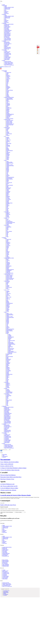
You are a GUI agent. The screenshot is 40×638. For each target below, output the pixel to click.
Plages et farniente (7, 33)
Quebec (7, 126)
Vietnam (7, 159)
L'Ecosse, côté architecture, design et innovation (9, 470)
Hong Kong (8, 141)
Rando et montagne (7, 35)
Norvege (7, 197)
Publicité (4, 593)
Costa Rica (8, 101)
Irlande (7, 357)
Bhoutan (7, 137)
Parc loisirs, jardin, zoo (7, 43)
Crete (7, 173)
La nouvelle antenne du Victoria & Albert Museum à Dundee (15, 495)
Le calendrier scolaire (7, 53)
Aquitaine (9, 335)
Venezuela (7, 135)
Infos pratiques (4, 5)
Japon (7, 144)
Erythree (7, 80)
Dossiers (3, 60)
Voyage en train (6, 44)
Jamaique (7, 108)
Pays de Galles (8, 199)
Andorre (7, 163)
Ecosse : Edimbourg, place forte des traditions (9, 461)
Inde (7, 142)
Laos (7, 299)
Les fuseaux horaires (5, 576)
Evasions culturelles (7, 26)
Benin (7, 74)
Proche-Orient (6, 13)
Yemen (7, 236)
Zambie (7, 94)
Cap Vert (7, 77)
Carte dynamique (5, 456)
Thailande (7, 157)
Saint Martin (8, 115)
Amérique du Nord (7, 8)
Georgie (7, 140)
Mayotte (7, 215)
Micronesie (8, 390)
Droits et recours (6, 59)
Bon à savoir (4, 49)
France (7, 181)
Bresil (7, 130)
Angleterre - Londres (9, 164)
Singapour (7, 306)
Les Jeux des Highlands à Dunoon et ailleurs (9, 488)
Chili (7, 284)
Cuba (7, 102)
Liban (7, 233)
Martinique (8, 109)
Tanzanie (7, 254)
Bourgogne (10, 337)
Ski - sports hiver (7, 37)
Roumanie (7, 203)
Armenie (7, 166)
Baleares (7, 168)
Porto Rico (8, 113)
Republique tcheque (9, 202)
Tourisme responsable (7, 61)
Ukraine (7, 210)
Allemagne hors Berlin (9, 314)
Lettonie (7, 189)
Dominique (8, 103)
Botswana (7, 75)
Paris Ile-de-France (11, 348)
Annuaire (5, 50)
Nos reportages (5, 459)
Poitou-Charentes (11, 351)
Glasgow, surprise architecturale (6, 464)
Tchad (7, 92)
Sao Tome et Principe (9, 90)
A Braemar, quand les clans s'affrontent (8, 490)
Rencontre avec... (7, 36)
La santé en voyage (7, 51)
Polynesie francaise (9, 223)
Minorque (7, 195)
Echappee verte (6, 25)
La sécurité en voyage (7, 54)
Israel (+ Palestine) (9, 231)
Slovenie (7, 208)
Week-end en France (7, 47)
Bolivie (7, 129)
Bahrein (7, 227)
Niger (7, 89)
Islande (7, 358)
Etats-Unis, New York (9, 124)
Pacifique (5, 12)
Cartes (3, 455)
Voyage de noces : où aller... (8, 62)
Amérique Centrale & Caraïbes (9, 7)
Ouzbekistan (8, 152)
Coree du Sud (8, 139)
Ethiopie (7, 81)
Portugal (7, 373)
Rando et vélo (6, 45)
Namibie (7, 88)
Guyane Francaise (9, 133)
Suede (7, 209)
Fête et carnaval (6, 27)
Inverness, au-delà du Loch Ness (6, 465)
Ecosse (7, 176)
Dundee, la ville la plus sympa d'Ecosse (8, 504)
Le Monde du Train (7, 31)
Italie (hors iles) (8, 187)
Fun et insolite (6, 28)
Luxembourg (8, 191)
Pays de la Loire (10, 349)
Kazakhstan (8, 145)
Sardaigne (7, 205)
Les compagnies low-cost (6, 585)
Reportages (4, 14)
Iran (6, 230)
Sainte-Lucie (8, 116)
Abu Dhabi (8, 394)
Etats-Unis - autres (9, 121)
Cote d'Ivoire (8, 78)
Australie (7, 218)
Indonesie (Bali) (8, 143)
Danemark (7, 175)
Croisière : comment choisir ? (8, 63)
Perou (7, 134)
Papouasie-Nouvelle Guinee (10, 222)
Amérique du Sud (7, 17)
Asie (5, 9)
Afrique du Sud (8, 72)
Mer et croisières (4, 555)
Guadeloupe (8, 104)
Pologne (7, 201)
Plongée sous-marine (7, 34)
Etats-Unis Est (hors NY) (10, 123)
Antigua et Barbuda (9, 98)
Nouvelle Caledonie (9, 221)
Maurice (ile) (8, 214)
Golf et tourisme (6, 29)
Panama (7, 112)
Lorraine (9, 345)
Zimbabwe (8, 96)
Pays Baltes (8, 198)
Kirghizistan (8, 146)
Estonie (7, 179)
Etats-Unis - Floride (9, 122)
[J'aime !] (0, 67)
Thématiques (4, 23)
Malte (7, 366)
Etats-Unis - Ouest (9, 277)
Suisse (7, 381)
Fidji (7, 219)
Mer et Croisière (6, 41)
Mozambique (8, 87)
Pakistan (7, 153)
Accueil (3, 4)
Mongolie (7, 149)
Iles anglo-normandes (9, 185)
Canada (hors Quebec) (9, 120)
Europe (5, 10)
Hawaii (7, 125)
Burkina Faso (8, 242)
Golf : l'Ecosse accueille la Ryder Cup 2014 (8, 486)
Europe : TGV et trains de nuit (9, 447)
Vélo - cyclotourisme (7, 38)
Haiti (7, 106)
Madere (7, 193)
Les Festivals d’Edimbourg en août (7, 484)
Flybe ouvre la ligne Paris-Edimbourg (8, 475)
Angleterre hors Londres (10, 165)
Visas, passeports (7, 58)
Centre (9, 339)
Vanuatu (7, 224)
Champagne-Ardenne (11, 340)
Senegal (7, 253)
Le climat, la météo (7, 57)
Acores (7, 161)
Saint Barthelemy (9, 270)
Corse (7, 172)
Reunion (7, 216)
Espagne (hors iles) (9, 329)
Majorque (7, 365)
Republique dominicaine (10, 114)
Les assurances (4, 575)
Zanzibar (7, 95)
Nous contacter (5, 591)
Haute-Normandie (11, 343)
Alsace (9, 334)
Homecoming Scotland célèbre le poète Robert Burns (10, 477)
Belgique (7, 169)
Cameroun (7, 76)
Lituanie (7, 190)
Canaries (7, 322)
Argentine (7, 128)
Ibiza (7, 184)
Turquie (7, 158)
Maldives (7, 213)
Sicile (7, 207)
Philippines (8, 154)
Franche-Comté (10, 342)
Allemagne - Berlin (9, 313)
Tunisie (7, 93)
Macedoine (8, 192)
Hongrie (7, 183)
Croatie (7, 174)
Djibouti (7, 79)
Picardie (9, 350)
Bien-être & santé (7, 42)
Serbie (7, 206)
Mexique (7, 110)
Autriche (7, 167)
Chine (7, 292)
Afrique (5, 6)
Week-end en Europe (7, 39)
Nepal (7, 151)
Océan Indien (6, 11)
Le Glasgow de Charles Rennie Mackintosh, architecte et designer (13, 468)
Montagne (5, 46)
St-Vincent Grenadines (9, 118)
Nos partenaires (5, 594)
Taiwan (7, 156)
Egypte (7, 229)
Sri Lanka (7, 155)
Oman (7, 402)
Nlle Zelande (8, 220)
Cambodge (8, 138)
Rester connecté (6, 52)
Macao (7, 147)
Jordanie (7, 232)
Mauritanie (8, 86)
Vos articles (5, 595)
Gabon (7, 82)
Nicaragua (7, 111)
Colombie (7, 131)
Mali (7, 84)
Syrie (7, 235)
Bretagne (9, 338)
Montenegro (8, 196)
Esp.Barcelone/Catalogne (10, 177)
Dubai (7, 228)
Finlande (7, 180)
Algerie (7, 73)
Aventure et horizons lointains (8, 24)
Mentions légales (5, 592)
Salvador (7, 117)
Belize (7, 100)
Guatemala (8, 105)
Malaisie (7, 148)
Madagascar (8, 212)
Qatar (7, 234)
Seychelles (8, 217)
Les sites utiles (6, 55)
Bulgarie (7, 321)
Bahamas (7, 258)
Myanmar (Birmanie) (9, 150)
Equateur (7, 132)
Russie (7, 204)
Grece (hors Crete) (9, 182)
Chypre (7, 171)
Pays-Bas (7, 200)
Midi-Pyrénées (10, 346)
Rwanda (7, 252)
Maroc (7, 85)
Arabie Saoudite (8, 226)
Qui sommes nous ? (6, 590)
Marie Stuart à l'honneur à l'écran (7, 479)
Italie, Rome (8, 188)
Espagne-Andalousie (9, 330)
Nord (9, 347)
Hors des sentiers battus (8, 30)
